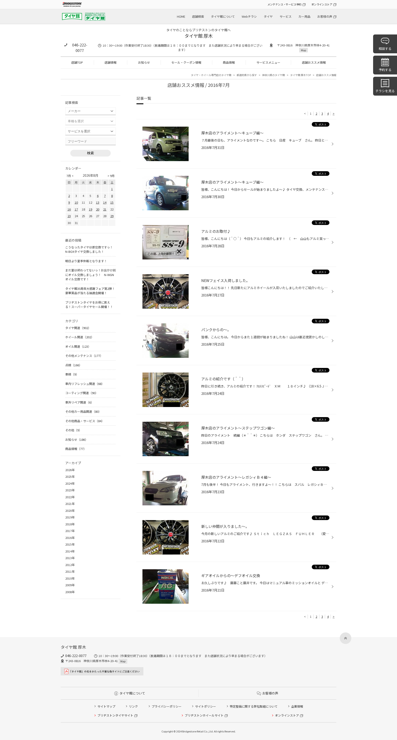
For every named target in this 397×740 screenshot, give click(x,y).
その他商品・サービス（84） (84, 421)
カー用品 (304, 16)
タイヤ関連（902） (78, 328)
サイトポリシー (205, 706)
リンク (133, 706)
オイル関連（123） (78, 346)
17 (76, 209)
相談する (385, 48)
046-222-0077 (79, 47)
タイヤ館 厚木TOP (300, 75)
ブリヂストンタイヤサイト (115, 715)
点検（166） (73, 365)
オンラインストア (321, 4)
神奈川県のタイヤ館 (273, 75)
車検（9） (72, 374)
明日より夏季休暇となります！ (86, 261)
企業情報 (297, 706)
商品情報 (229, 62)
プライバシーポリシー (166, 706)
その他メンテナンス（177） (84, 355)
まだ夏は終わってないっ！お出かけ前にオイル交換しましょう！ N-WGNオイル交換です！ (90, 274)
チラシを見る (385, 90)
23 (69, 216)
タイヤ (268, 16)
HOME (181, 16)
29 (111, 216)
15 (111, 202)
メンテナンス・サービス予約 (284, 4)
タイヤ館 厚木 (198, 35)
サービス (286, 16)
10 (76, 202)
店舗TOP (77, 62)
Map (303, 50)
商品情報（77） (75, 449)
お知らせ (144, 62)
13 (97, 202)
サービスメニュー (268, 62)
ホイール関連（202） (79, 337)
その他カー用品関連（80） (83, 411)
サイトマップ (106, 706)
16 (69, 209)
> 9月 (111, 176)
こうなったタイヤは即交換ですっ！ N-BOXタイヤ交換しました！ (90, 249)
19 (90, 209)
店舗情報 (110, 62)
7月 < (70, 176)
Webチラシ (249, 16)
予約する (385, 69)
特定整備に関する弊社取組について (254, 706)
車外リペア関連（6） (79, 402)
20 (97, 209)
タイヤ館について (223, 16)
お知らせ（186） (76, 439)
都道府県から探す (247, 75)
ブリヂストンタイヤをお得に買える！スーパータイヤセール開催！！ (89, 304)
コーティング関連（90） (81, 393)
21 (104, 209)
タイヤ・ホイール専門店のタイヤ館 (211, 75)
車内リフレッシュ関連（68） (84, 383)
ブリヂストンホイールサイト (204, 715)
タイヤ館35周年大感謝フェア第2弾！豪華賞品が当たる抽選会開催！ (90, 290)
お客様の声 (324, 16)
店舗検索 (198, 16)
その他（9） (73, 430)
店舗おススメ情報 (314, 62)
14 (104, 202)
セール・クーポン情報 (186, 62)
